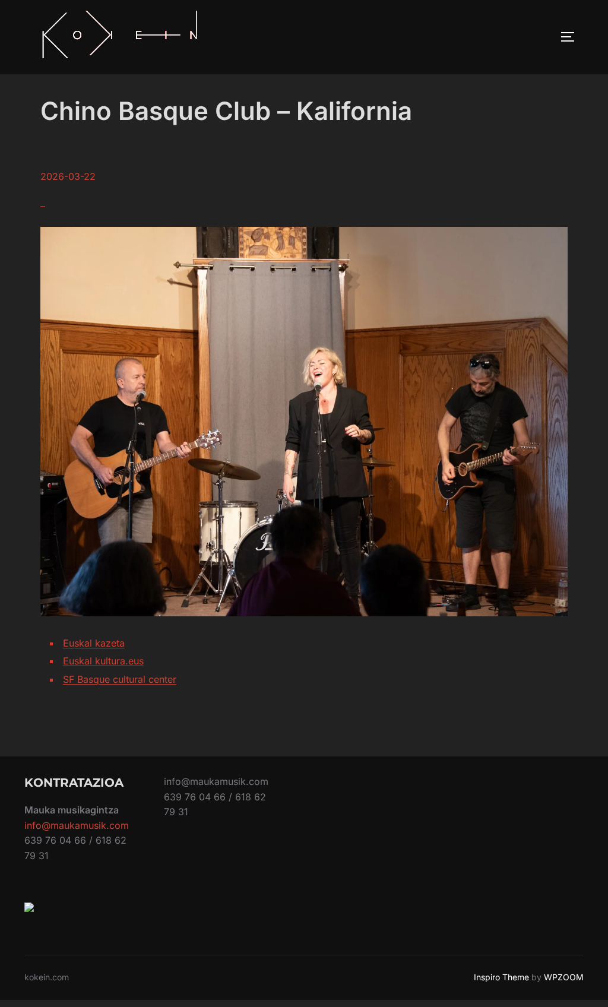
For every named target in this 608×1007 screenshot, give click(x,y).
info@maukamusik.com (76, 825)
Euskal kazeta (94, 643)
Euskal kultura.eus (103, 661)
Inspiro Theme (501, 977)
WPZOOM (564, 977)
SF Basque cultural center (119, 679)
